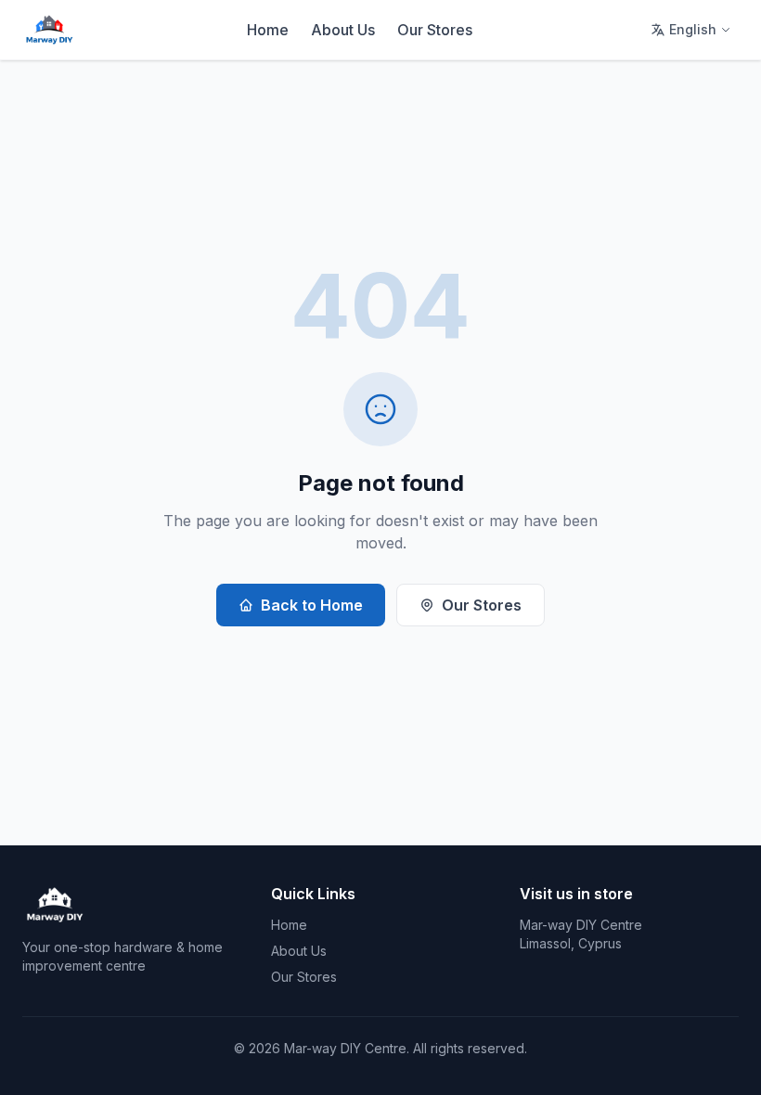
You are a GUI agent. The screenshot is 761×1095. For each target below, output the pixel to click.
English (692, 29)
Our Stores (434, 29)
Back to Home (312, 605)
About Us (343, 29)
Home (268, 29)
